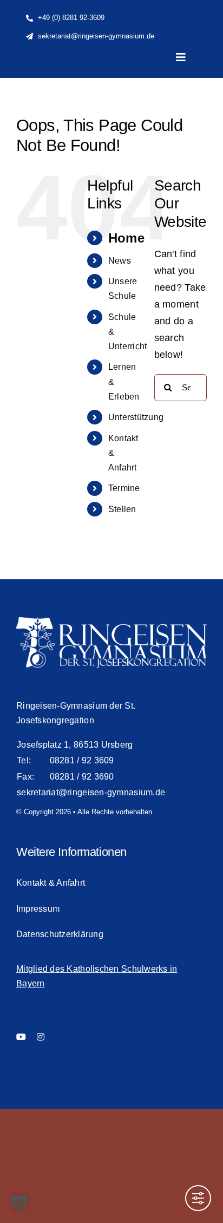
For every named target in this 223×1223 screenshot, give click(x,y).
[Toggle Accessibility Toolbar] (198, 1198)
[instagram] (40, 1036)
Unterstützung (136, 417)
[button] (19, 1203)
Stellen (122, 509)
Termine (124, 488)
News (119, 260)
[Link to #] (187, 99)
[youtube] (21, 1036)
